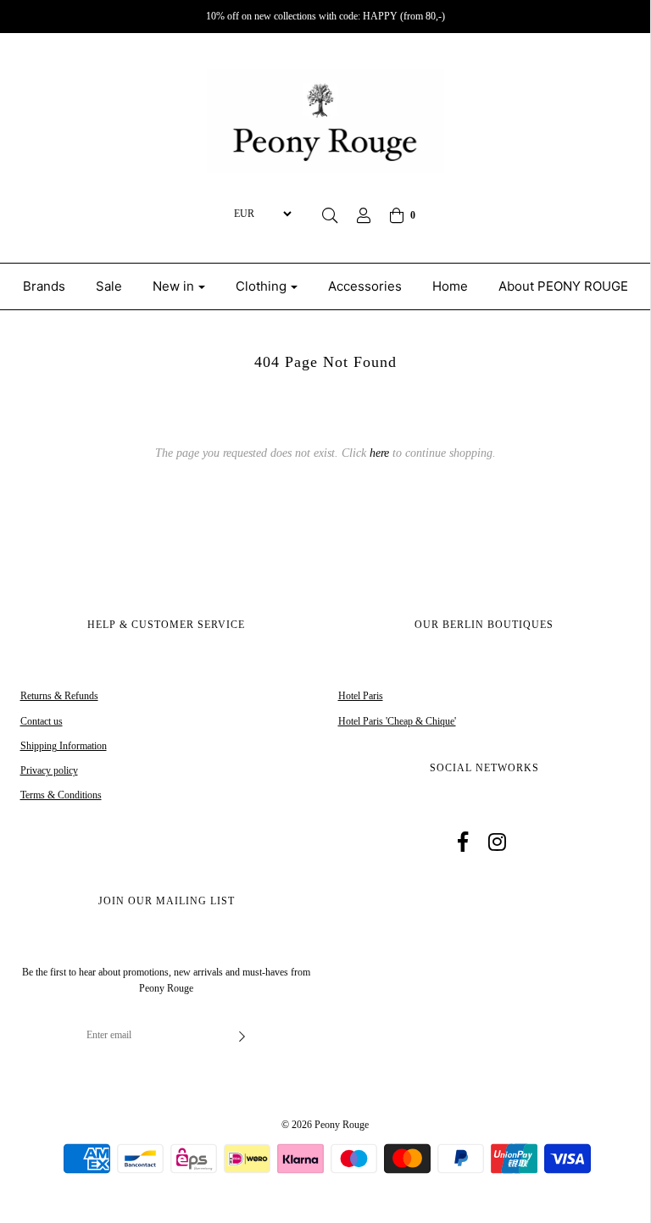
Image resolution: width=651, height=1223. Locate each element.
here (379, 453)
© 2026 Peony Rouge (325, 1125)
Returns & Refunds (59, 696)
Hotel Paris (360, 696)
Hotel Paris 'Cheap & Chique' (397, 721)
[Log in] (363, 215)
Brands (44, 286)
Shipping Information (63, 746)
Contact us (41, 721)
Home (450, 286)
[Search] (330, 215)
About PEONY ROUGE (563, 286)
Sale (109, 286)
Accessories (365, 286)
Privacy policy (49, 770)
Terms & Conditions (61, 795)
